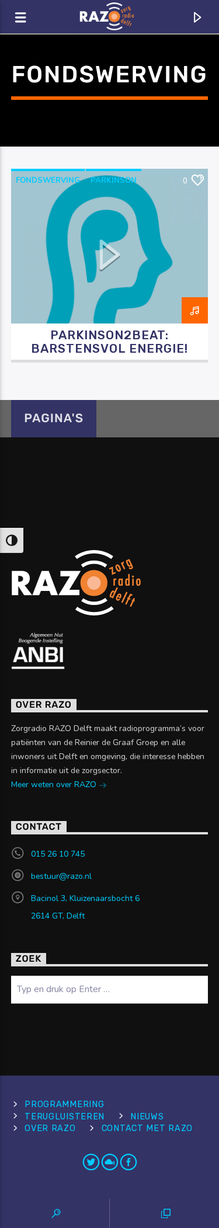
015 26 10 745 (58, 854)
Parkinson (114, 180)
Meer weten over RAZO (55, 784)
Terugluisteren (65, 1117)
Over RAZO (50, 1128)
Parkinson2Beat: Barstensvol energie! (110, 342)
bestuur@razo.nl (61, 876)
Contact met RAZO (147, 1128)
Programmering (64, 1104)
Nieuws (147, 1117)
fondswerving (48, 180)
